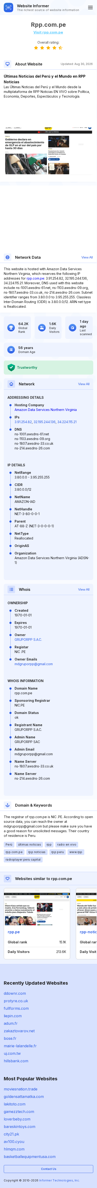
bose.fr (10, 1038)
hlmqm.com (14, 1149)
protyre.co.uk (16, 1000)
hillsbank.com (16, 1061)
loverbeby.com (17, 1119)
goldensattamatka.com (24, 1096)
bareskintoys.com (19, 1126)
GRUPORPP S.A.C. (28, 639)
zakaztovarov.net (19, 1031)
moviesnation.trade (20, 1089)
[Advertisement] (48, 113)
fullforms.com (16, 1008)
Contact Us (48, 1169)
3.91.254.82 (23, 422)
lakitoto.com (14, 1104)
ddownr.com (15, 993)
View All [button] (87, 257)
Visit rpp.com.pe (48, 32)
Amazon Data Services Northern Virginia (46, 410)
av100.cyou (14, 1141)
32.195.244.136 (45, 422)
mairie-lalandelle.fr (20, 1046)
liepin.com (13, 1015)
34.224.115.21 (67, 422)
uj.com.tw (12, 1053)
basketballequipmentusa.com (30, 1156)
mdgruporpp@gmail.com (34, 664)
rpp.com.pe (35, 278)
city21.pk (11, 1134)
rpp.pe (14, 932)
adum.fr (11, 1023)
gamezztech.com (19, 1111)
